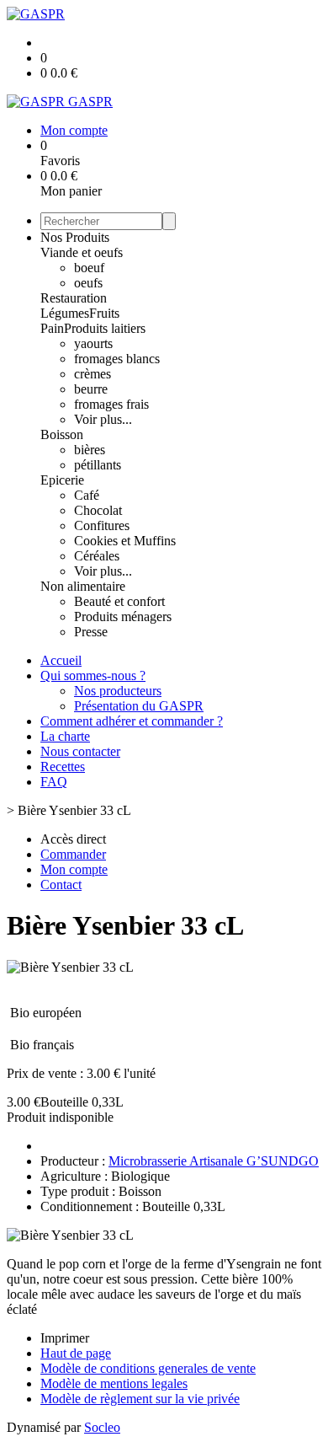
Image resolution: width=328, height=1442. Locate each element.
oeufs (88, 283)
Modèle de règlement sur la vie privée (140, 1398)
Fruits (104, 313)
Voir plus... (103, 419)
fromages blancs (117, 358)
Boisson (61, 434)
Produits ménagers (123, 616)
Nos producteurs (117, 690)
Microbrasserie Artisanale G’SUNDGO (213, 1161)
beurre (91, 389)
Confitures (102, 525)
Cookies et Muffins (125, 540)
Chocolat (98, 510)
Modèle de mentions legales (114, 1383)
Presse (91, 632)
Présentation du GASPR (139, 706)
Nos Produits (74, 237)
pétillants (97, 465)
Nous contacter (80, 751)
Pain (52, 328)
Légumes (64, 313)
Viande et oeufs (81, 252)
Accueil (61, 660)
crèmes (92, 374)
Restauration (73, 298)
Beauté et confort (119, 601)
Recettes (62, 766)
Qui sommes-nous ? (92, 675)
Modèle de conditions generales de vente (148, 1368)
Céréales (96, 556)
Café (86, 495)
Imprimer (64, 1338)
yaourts (93, 343)
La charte (65, 736)
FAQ (53, 782)
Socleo (102, 1427)
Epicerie (62, 480)
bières (89, 449)
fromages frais (111, 404)
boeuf (89, 267)
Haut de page (75, 1353)
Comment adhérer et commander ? (131, 721)
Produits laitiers (104, 328)
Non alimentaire (82, 586)
